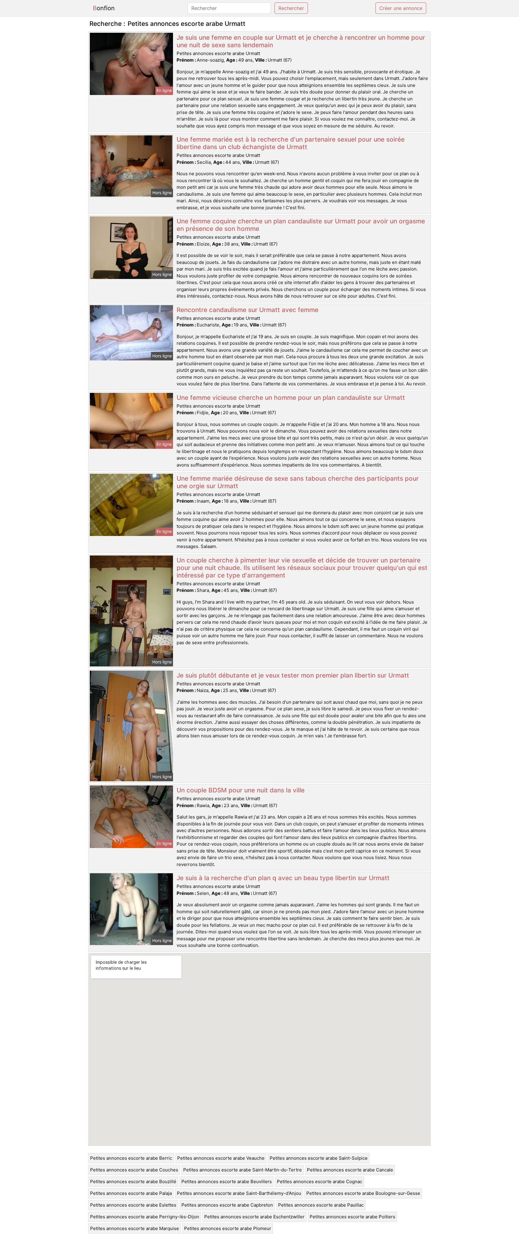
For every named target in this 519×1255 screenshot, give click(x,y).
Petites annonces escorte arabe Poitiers (352, 1217)
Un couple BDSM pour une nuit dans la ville (241, 790)
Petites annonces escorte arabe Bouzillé (133, 1181)
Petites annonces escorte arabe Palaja (131, 1193)
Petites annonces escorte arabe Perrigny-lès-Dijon (144, 1217)
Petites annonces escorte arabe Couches (134, 1170)
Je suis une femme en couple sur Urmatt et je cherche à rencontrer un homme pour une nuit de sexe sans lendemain (301, 41)
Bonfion (104, 8)
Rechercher (291, 8)
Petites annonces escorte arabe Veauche (221, 1158)
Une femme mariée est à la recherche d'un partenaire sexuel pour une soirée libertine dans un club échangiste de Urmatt (291, 143)
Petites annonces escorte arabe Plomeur (227, 1228)
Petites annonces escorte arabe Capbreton (227, 1205)
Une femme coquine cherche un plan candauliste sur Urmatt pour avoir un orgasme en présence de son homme (301, 224)
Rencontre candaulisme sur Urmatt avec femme (247, 310)
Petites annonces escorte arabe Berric (131, 1158)
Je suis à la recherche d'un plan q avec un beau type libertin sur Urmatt (283, 878)
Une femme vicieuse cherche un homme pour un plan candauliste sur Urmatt (291, 397)
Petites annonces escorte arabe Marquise (134, 1228)
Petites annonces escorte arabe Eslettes (133, 1205)
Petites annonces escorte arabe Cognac (319, 1181)
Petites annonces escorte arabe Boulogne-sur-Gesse (363, 1193)
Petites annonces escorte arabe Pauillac (321, 1205)
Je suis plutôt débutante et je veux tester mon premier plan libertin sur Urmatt (293, 675)
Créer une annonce (400, 8)
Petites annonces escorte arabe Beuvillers (226, 1181)
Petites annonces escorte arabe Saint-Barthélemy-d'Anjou (239, 1193)
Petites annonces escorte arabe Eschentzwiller (254, 1217)
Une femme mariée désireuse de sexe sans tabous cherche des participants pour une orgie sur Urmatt (298, 482)
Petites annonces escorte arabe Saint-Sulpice (319, 1158)
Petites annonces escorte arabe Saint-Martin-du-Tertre (242, 1170)
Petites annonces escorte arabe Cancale (350, 1170)
